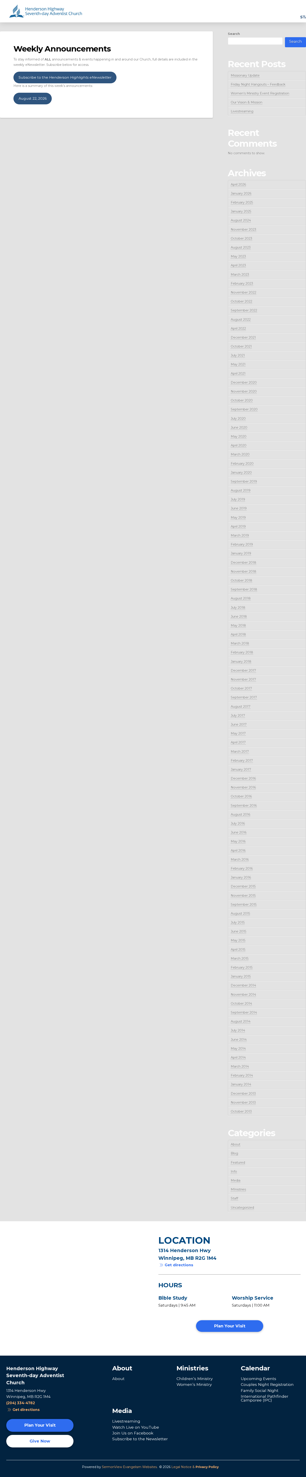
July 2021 (238, 355)
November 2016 (243, 787)
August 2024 (241, 220)
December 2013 (243, 1094)
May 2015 (238, 940)
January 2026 (241, 193)
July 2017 (238, 716)
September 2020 (244, 409)
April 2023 (238, 265)
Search (234, 34)
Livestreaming (242, 111)
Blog (234, 1153)
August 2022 (241, 320)
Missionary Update (245, 75)
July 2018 (238, 608)
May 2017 (238, 733)
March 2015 (239, 959)
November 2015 (243, 896)
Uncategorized (242, 1208)
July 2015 (238, 922)
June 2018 (239, 617)
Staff (234, 1198)
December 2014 (243, 985)
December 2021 (243, 337)
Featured (238, 1163)
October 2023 (241, 238)
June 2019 (239, 508)
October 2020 (242, 400)
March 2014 (240, 1066)
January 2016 (241, 877)
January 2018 (241, 662)
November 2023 (243, 230)
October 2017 (241, 688)
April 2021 (238, 374)
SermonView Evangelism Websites (129, 1467)
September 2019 (244, 481)
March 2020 (240, 454)
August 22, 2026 (33, 98)
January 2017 (241, 770)
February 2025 (242, 202)
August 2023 (241, 247)
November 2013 (243, 1103)
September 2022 (244, 310)
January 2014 (241, 1084)
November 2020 (244, 391)
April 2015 (238, 950)
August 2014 (240, 1021)
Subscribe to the (65, 77)
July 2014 (238, 1030)
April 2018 (238, 634)
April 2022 (238, 329)
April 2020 (238, 445)
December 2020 (244, 383)
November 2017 (243, 679)
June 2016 (238, 832)
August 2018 (241, 598)
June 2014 (239, 1040)
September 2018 (244, 589)
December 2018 (243, 563)
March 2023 (240, 275)
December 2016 (243, 778)
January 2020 (241, 473)
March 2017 (240, 752)
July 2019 (238, 499)
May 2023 (238, 256)
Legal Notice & (195, 1467)
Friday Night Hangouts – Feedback (258, 84)
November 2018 (243, 572)
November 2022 (243, 292)
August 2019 (240, 490)
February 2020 (242, 464)
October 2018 (241, 580)
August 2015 (240, 914)
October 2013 (241, 1111)
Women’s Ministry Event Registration (260, 93)
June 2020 (239, 428)
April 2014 (238, 1058)
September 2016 (244, 806)
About (235, 1144)
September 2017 (244, 697)
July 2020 (238, 419)
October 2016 (241, 796)
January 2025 (241, 211)
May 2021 (238, 364)
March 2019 (240, 535)
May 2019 (238, 518)
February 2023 (242, 284)
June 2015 (238, 931)
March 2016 (240, 860)
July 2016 (238, 823)
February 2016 (242, 868)
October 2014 (241, 1004)
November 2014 (243, 995)
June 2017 (239, 724)
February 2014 (242, 1075)
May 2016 (238, 841)
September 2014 (244, 1012)
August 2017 (240, 707)
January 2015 (241, 976)
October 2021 (241, 346)
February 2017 (242, 761)
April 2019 (238, 527)
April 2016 (238, 851)
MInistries (238, 1189)
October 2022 (241, 301)
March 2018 (240, 643)
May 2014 (238, 1049)
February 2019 (242, 544)
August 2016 (240, 815)
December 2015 (243, 886)
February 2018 (242, 652)
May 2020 (238, 436)
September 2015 (243, 905)
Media (235, 1180)
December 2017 (243, 671)
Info (234, 1172)
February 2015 (241, 967)
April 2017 (238, 742)
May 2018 (238, 625)
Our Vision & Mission (246, 102)
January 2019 (241, 553)
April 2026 (238, 185)
